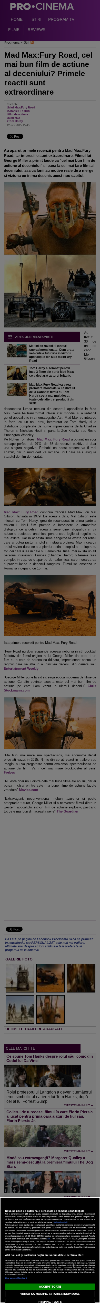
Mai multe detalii (60, 1222)
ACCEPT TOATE (50, 1286)
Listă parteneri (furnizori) (16, 1278)
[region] (50, 1250)
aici (49, 1239)
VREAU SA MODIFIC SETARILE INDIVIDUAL (50, 1293)
